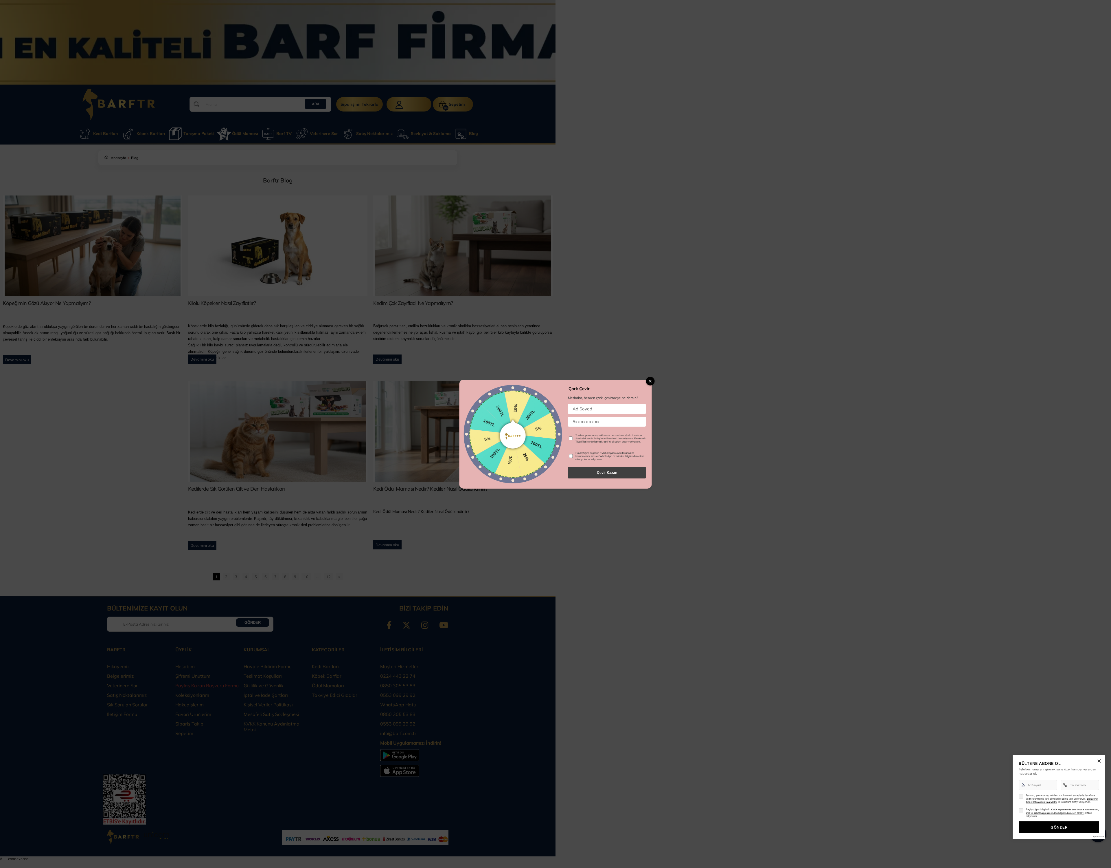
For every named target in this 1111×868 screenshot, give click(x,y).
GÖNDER (1059, 827)
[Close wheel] (650, 381)
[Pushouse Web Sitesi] (1098, 837)
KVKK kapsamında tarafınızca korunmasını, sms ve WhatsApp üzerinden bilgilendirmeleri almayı (609, 456)
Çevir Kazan (607, 473)
